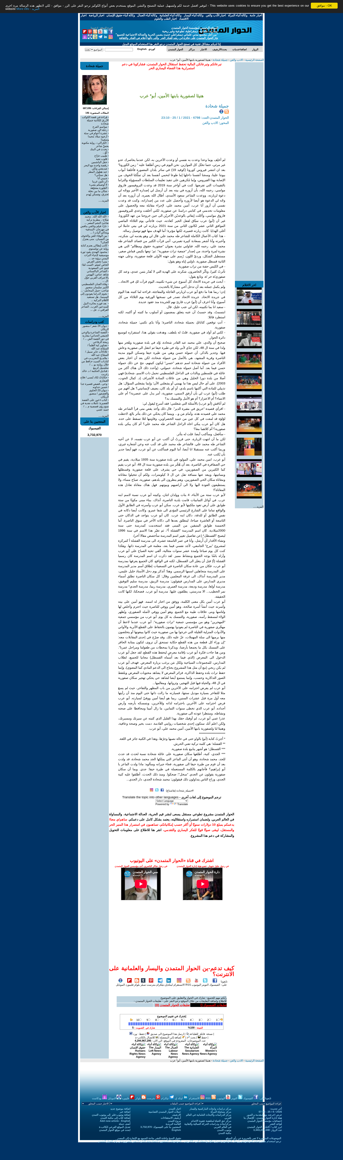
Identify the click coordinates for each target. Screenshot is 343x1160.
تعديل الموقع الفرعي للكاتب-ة (114, 1126)
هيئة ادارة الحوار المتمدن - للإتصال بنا (263, 1117)
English (176, 1130)
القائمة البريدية (173, 1123)
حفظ (204, 1037)
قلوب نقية (101, 158)
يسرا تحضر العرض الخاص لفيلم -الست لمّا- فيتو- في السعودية (95, 264)
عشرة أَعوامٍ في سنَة (95, 133)
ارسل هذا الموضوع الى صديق (167, 1033)
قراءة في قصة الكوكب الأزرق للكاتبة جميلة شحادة (95, 120)
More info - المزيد (27, 9)
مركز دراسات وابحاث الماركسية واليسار (210, 1108)
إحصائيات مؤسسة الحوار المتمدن (264, 1120)
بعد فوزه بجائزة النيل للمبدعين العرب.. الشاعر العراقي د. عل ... (95, 306)
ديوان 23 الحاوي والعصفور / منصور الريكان (99, 393)
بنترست (151, 984)
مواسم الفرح (100, 126)
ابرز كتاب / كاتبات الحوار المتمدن (264, 1126)
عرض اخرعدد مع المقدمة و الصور (264, 1114)
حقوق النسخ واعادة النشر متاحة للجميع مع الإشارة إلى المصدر (149, 1138)
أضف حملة (124, 1123)
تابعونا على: (224, 983)
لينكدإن (169, 984)
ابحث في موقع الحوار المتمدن (114, 1130)
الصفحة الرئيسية (254, 59)
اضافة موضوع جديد (120, 1108)
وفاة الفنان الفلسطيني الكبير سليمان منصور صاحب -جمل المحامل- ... (95, 287)
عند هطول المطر (97, 171)
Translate (182, 804)
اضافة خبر (125, 1111)
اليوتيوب (196, 984)
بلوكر (137, 984)
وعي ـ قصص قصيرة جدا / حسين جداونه (95, 385)
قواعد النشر (276, 1123)
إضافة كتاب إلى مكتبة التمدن (115, 1117)
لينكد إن (179, 1098)
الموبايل (120, 984)
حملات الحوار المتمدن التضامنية (164, 1111)
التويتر (205, 984)
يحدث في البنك (98, 149)
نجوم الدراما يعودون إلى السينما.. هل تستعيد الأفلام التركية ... (94, 297)
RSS (188, 984)
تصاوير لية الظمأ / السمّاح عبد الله (98, 347)
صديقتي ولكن (99, 168)
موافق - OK (324, 5)
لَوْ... (105, 152)
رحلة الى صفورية (97, 129)
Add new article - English (115, 1120)
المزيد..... (258, 506)
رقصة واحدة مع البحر (95, 165)
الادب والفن (236, 59)
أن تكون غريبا (99, 181)
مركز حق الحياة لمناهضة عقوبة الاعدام (211, 1120)
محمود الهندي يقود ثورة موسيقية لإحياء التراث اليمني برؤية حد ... (95, 255)
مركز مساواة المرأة (221, 1111)
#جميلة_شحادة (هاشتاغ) (179, 790)
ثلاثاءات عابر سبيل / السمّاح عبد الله (97, 353)
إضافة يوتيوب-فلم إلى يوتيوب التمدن (111, 1114)
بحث (193, 1037)
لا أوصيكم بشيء (98, 184)
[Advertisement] (249, 115)
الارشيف (176, 1114)
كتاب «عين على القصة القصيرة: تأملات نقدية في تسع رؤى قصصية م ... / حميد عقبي (94, 404)
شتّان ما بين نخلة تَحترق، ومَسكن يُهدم (97, 193)
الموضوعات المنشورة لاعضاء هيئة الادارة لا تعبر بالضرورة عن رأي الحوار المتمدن (139, 1141)
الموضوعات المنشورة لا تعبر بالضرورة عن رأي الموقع (253, 1138)
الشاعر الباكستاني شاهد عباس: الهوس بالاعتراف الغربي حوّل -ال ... (96, 276)
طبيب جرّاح (100, 155)
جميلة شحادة (220, 59)
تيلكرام (160, 984)
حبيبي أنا (102, 178)
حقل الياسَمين (99, 162)
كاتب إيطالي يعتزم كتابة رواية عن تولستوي (95, 247)
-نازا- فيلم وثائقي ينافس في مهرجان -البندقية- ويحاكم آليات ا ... (94, 229)
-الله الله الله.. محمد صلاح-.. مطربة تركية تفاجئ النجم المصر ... (96, 219)
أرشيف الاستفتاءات (171, 1117)
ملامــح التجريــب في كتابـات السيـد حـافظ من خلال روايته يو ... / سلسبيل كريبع (95, 363)
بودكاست (97, 1098)
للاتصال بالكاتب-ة (145, 1037)
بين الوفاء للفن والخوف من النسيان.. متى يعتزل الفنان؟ (95, 239)
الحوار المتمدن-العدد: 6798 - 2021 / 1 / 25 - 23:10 (195, 117)
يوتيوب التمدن (224, 1130)
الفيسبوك (214, 984)
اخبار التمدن (175, 1108)
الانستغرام (179, 984)
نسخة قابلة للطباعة (201, 1033)
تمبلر (143, 984)
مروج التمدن (174, 1120)
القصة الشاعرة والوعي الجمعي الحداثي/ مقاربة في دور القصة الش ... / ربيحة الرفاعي (95, 337)
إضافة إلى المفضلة (171, 1037)
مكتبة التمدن (224, 1133)
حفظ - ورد (138, 1033)
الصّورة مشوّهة (98, 187)
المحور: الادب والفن (215, 123)
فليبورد (129, 984)
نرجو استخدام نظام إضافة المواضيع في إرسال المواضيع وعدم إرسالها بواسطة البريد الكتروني (232, 1141)
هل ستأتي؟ (101, 174)
